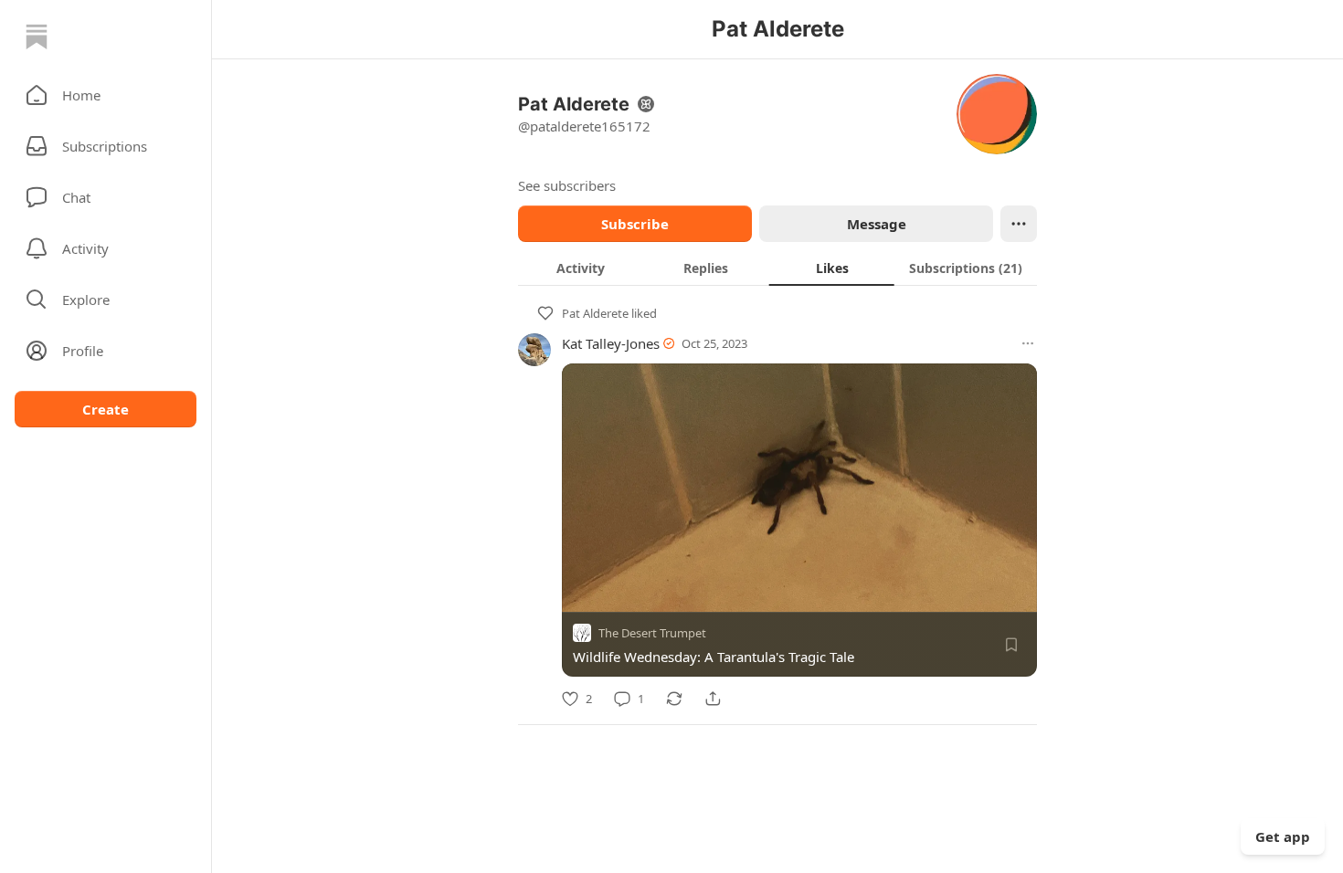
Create (105, 409)
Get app (1282, 836)
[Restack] (674, 698)
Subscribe (635, 224)
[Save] (1011, 644)
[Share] (712, 698)
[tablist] (777, 267)
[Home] (36, 36)
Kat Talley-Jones (611, 343)
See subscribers (567, 185)
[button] (105, 95)
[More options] (1027, 343)
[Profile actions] (1018, 223)
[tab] (580, 267)
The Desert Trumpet (652, 633)
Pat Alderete (595, 313)
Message (876, 224)
